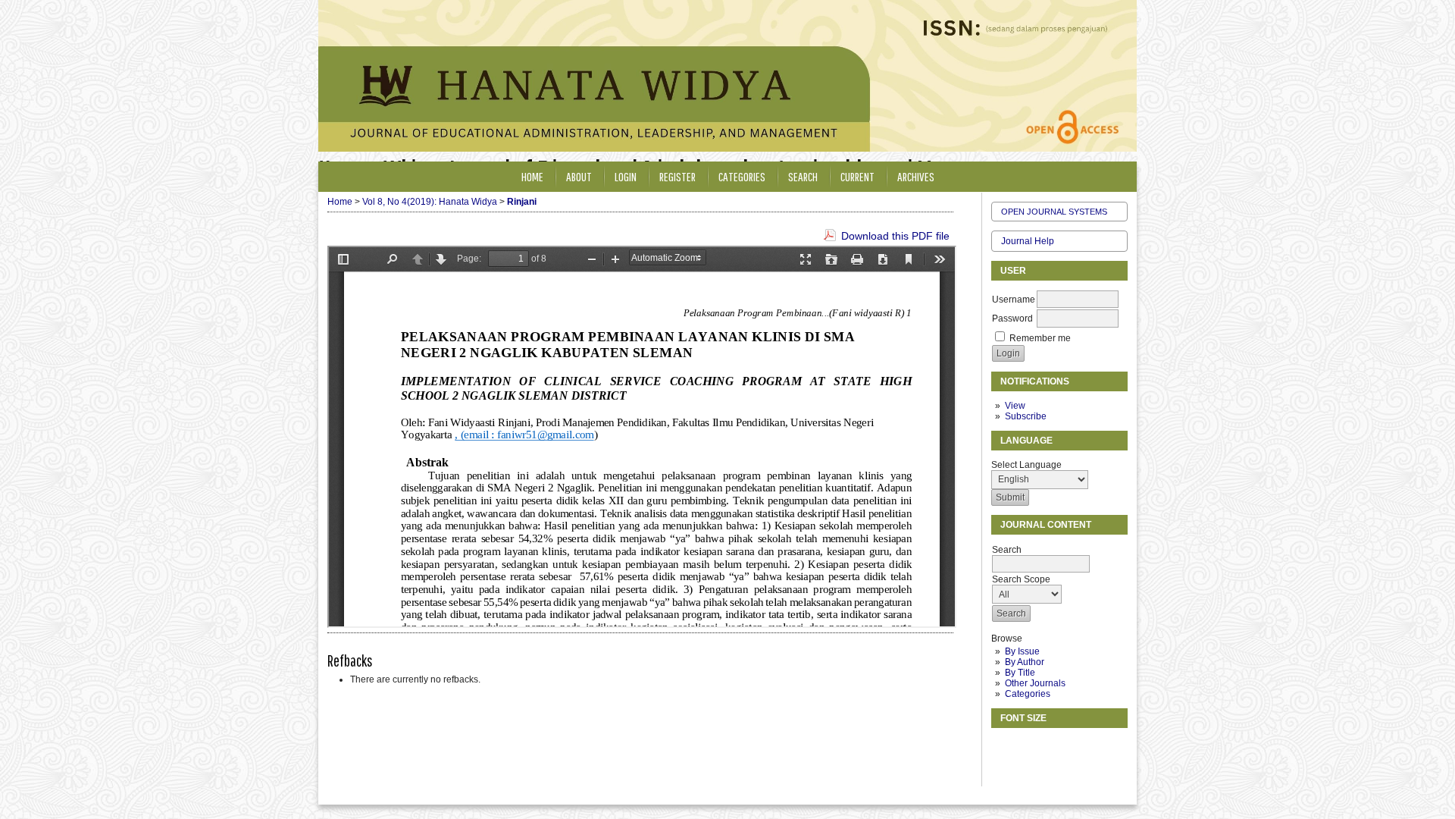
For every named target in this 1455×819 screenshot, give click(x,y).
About (579, 176)
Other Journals (1035, 683)
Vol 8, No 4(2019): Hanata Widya (429, 201)
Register (677, 176)
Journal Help (1027, 241)
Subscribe (1026, 416)
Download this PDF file (895, 236)
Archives (915, 176)
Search (803, 176)
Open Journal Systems (1054, 211)
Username (1013, 299)
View (1015, 405)
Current (857, 176)
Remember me (1040, 338)
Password (1012, 318)
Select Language (1026, 465)
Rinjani (522, 201)
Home (532, 176)
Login (626, 176)
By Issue (1022, 651)
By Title (1020, 672)
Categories (1027, 694)
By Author (1024, 662)
